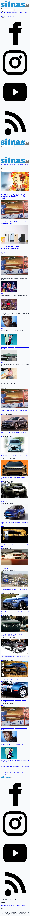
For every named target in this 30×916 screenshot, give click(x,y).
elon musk (8, 251)
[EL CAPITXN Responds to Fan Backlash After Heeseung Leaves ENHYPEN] (9, 741)
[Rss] (15, 136)
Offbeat (20, 12)
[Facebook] (15, 47)
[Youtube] (15, 106)
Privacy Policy (12, 16)
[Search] (14, 10)
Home (2, 12)
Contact (7, 16)
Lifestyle (14, 12)
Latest (2, 705)
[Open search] (1, 167)
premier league (4, 252)
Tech (17, 12)
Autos (23, 12)
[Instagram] (15, 77)
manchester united (15, 251)
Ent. (1, 13)
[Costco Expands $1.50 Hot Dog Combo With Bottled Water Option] (15, 725)
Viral (10, 12)
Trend (7, 12)
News (5, 12)
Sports (26, 12)
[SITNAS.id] (15, 7)
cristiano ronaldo (22, 251)
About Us (3, 16)
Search (15, 171)
